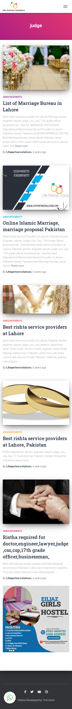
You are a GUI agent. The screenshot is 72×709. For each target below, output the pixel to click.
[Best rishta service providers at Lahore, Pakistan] (36, 403)
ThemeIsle (48, 700)
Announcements (12, 97)
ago (39, 152)
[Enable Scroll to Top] (64, 701)
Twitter (32, 692)
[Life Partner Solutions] (15, 6)
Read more (21, 145)
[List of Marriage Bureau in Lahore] (36, 67)
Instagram (46, 692)
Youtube (39, 692)
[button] (10, 697)
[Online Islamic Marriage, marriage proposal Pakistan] (36, 187)
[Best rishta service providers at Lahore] (36, 299)
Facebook (25, 692)
